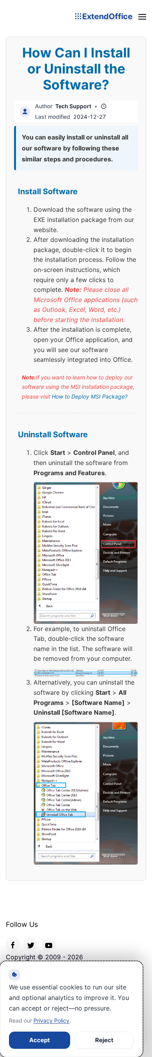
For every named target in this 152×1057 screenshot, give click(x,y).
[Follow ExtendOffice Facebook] (13, 944)
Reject (104, 1040)
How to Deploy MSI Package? (89, 396)
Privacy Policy (51, 1020)
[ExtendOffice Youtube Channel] (49, 944)
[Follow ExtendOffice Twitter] (31, 944)
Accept (39, 1040)
